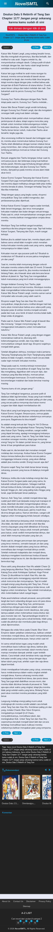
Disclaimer (31, 901)
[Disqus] (26, 856)
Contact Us (18, 901)
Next (46, 47)
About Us (6, 901)
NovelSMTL (26, 3)
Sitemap (26, 906)
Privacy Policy (45, 901)
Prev (36, 47)
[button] (26, 28)
